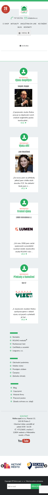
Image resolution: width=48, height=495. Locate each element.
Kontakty (28, 27)
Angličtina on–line (28, 24)
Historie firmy (18, 394)
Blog (20, 27)
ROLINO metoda (20, 340)
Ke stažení (42, 24)
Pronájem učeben (19, 369)
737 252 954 (18, 18)
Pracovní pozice (19, 398)
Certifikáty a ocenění (21, 347)
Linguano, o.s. (18, 350)
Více (22, 123)
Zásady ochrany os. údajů (23, 401)
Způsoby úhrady (19, 376)
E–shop (6, 24)
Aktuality (15, 24)
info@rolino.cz (32, 18)
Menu (24, 33)
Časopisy (16, 372)
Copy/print (17, 391)
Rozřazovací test (19, 344)
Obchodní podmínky (21, 362)
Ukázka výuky (18, 365)
